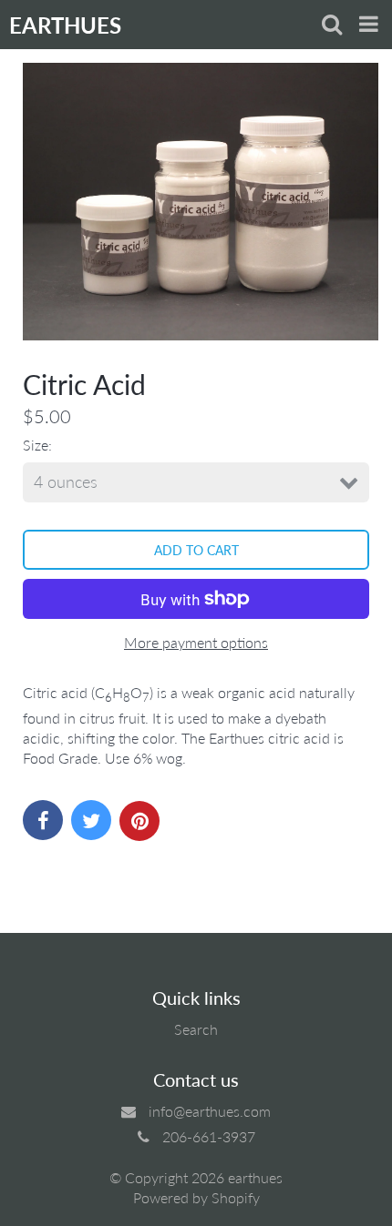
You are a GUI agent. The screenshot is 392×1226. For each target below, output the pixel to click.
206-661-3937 (208, 1136)
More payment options (196, 642)
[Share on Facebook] (43, 820)
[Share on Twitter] (91, 820)
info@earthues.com (210, 1111)
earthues (255, 1177)
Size (35, 444)
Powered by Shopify (196, 1197)
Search (196, 1029)
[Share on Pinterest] (139, 821)
